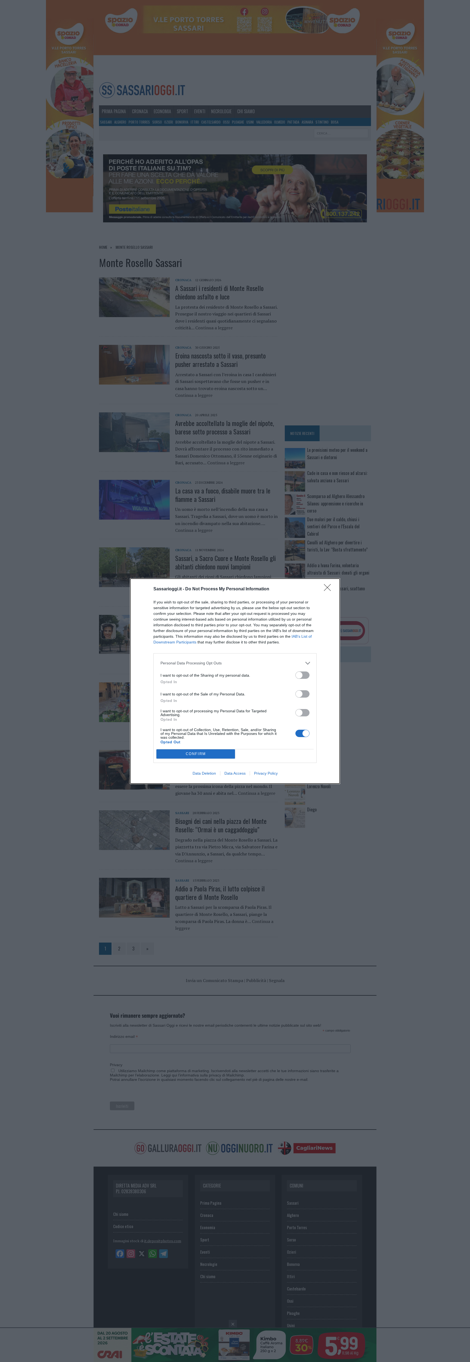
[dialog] (235, 681)
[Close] (329, 589)
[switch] (302, 675)
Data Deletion (204, 773)
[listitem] (235, 663)
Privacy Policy (266, 773)
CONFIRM (196, 754)
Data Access (235, 773)
